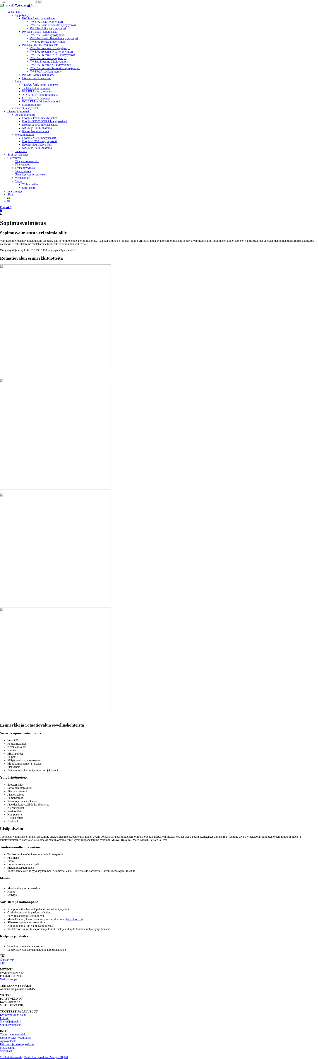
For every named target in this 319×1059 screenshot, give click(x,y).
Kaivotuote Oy (74, 919)
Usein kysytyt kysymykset (30, 174)
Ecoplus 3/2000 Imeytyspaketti (40, 118)
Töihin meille (30, 184)
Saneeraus (21, 151)
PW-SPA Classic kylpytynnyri (47, 35)
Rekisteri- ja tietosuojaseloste (17, 1044)
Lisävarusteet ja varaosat (36, 78)
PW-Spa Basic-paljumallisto (38, 18)
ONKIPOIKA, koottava (36, 98)
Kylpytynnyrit (23, 15)
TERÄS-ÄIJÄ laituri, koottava (40, 84)
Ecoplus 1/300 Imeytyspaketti (39, 141)
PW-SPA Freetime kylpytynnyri (48, 58)
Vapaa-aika (13, 11)
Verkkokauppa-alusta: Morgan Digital (46, 1057)
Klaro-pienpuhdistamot (35, 131)
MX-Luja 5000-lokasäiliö (37, 128)
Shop (10, 194)
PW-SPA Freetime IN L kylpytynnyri (51, 51)
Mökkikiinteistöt (24, 134)
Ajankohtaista (23, 171)
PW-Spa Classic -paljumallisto (39, 31)
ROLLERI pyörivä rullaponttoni (41, 101)
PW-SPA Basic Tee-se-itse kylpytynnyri (53, 25)
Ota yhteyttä (14, 157)
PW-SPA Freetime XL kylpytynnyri (50, 64)
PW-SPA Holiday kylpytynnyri (48, 28)
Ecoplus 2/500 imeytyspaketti (39, 137)
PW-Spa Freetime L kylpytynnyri (49, 61)
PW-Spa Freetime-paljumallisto (40, 44)
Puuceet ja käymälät (26, 108)
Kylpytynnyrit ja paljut (13, 1014)
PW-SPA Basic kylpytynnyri (46, 21)
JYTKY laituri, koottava (36, 88)
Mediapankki (22, 177)
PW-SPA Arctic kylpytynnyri (46, 71)
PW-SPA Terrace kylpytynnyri (47, 41)
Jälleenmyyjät (15, 191)
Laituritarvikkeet (31, 104)
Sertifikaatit (28, 187)
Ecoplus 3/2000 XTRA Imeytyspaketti (44, 121)
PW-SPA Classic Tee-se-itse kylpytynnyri (54, 38)
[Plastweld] (7, 5)
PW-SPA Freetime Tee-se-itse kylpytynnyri (55, 68)
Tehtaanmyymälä (25, 167)
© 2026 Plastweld (11, 1057)
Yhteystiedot (22, 164)
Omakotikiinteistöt (25, 114)
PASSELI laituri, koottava (37, 91)
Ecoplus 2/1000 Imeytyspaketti (40, 124)
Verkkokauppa (8, 979)
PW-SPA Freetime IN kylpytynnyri (50, 48)
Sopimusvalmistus (17, 154)
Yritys (18, 181)
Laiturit (19, 81)
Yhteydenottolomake (27, 161)
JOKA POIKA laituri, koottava (40, 94)
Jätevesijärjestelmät (18, 111)
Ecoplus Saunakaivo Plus (37, 144)
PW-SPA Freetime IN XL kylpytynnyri (52, 54)
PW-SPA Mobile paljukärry (38, 74)
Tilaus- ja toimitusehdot (13, 1034)
